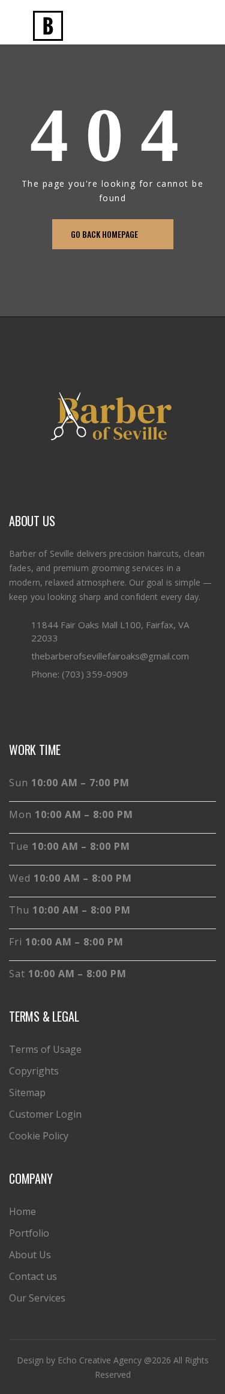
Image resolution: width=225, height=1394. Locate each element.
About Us (30, 1254)
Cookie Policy (38, 1135)
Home (22, 1211)
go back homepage (104, 234)
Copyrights (34, 1070)
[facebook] (17, 706)
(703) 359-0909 (95, 674)
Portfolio (29, 1233)
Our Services (37, 1298)
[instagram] (38, 706)
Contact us (33, 1276)
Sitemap (27, 1092)
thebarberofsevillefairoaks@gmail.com (110, 656)
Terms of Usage (45, 1049)
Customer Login (45, 1114)
